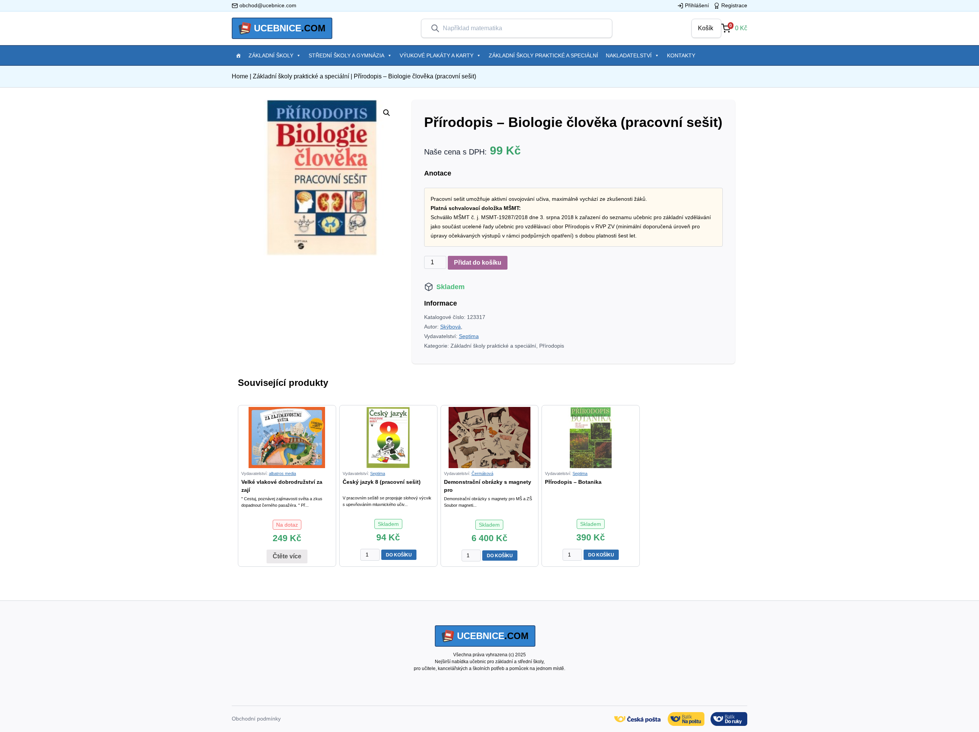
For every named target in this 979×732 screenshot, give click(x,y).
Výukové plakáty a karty (436, 55)
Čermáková (482, 473)
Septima (469, 336)
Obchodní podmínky (256, 719)
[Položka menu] (238, 55)
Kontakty (681, 55)
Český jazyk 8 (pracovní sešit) (382, 482)
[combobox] (523, 28)
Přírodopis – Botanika (573, 482)
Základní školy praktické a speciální (543, 55)
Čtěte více (287, 556)
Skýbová (450, 327)
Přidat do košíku (477, 262)
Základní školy (271, 55)
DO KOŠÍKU (399, 555)
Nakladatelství (629, 55)
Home (240, 76)
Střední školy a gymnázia (346, 55)
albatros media (282, 473)
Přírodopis (551, 346)
